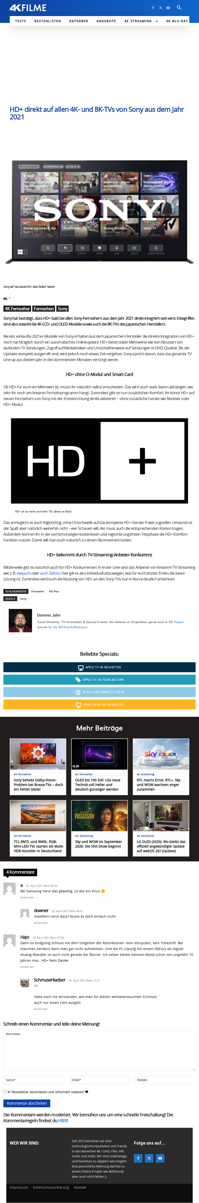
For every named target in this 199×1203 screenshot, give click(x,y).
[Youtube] (168, 7)
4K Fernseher (17, 309)
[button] (179, 7)
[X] (160, 7)
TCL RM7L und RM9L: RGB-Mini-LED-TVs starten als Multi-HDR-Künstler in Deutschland (39, 846)
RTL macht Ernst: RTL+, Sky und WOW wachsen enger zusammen (158, 785)
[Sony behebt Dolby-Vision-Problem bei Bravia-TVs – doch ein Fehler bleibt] (38, 754)
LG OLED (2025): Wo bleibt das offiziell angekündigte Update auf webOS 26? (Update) (161, 846)
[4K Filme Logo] (28, 7)
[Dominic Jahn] (20, 620)
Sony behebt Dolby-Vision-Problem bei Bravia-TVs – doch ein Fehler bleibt (38, 785)
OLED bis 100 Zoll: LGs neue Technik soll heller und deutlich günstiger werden (97, 785)
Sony (62, 309)
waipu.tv (24, 573)
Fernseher (37, 591)
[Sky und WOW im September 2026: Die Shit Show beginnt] (99, 816)
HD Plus (54, 591)
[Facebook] (153, 7)
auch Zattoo (50, 573)
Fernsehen (44, 309)
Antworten (27, 897)
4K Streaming (146, 774)
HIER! (63, 1121)
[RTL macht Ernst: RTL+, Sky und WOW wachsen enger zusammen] (161, 754)
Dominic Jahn (48, 614)
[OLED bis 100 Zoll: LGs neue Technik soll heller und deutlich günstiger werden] (99, 754)
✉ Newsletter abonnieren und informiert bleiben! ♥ (47, 1092)
